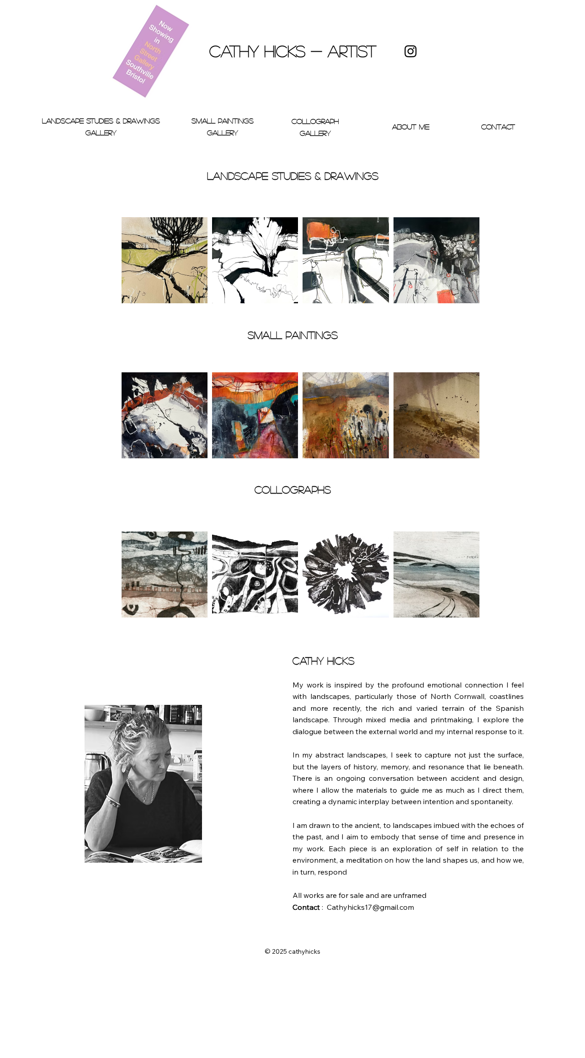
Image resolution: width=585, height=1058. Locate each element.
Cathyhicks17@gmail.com (370, 907)
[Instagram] (411, 51)
